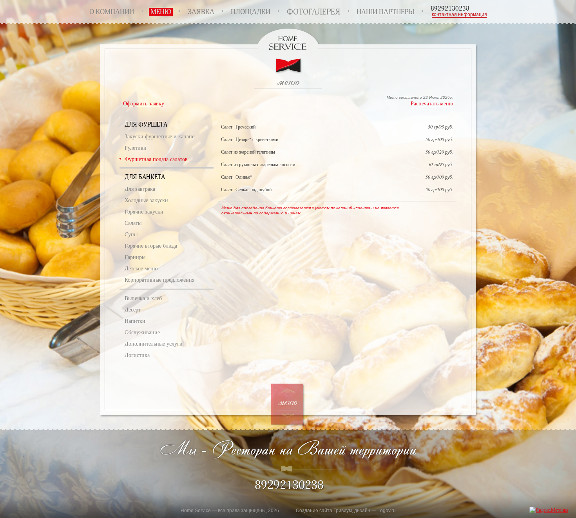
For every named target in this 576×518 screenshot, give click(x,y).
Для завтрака (140, 188)
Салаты (133, 222)
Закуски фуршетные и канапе (159, 136)
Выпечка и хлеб (143, 298)
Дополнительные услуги (154, 343)
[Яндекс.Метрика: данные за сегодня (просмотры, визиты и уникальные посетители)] (548, 510)
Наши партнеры (385, 12)
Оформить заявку (143, 103)
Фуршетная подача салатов (156, 159)
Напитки (135, 320)
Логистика (137, 355)
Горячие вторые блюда (151, 245)
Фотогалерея (313, 11)
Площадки (250, 12)
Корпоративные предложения (159, 279)
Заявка (201, 12)
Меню (160, 12)
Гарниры (135, 257)
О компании (111, 12)
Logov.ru (386, 510)
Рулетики (136, 147)
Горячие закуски (144, 211)
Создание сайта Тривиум (324, 510)
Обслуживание (142, 332)
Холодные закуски (146, 200)
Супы (131, 234)
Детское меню (141, 268)
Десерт (133, 309)
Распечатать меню (432, 103)
